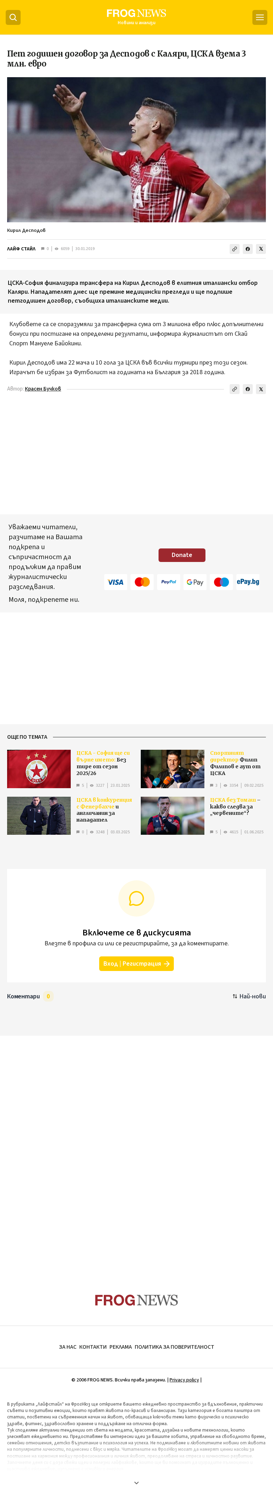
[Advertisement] (136, 1151)
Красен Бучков (43, 389)
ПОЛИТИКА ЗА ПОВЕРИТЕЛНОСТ (174, 1347)
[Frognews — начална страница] (136, 1300)
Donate (182, 555)
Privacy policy (184, 1380)
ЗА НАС (67, 1347)
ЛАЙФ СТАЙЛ (21, 249)
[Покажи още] (136, 1483)
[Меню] (259, 17)
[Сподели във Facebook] (248, 249)
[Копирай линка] (235, 249)
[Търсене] (13, 17)
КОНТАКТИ (93, 1347)
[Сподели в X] (261, 249)
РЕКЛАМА (120, 1347)
